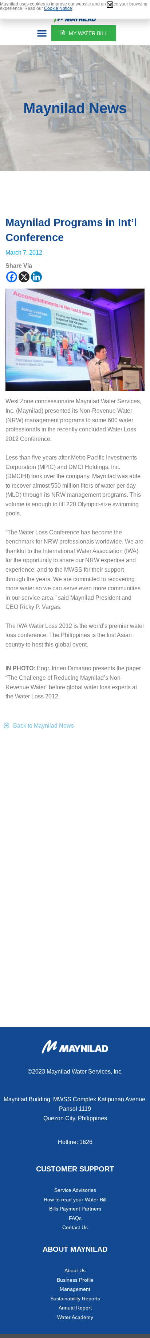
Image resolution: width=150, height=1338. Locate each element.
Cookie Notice (58, 8)
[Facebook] (11, 276)
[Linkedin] (36, 276)
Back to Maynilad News (43, 726)
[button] (42, 33)
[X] (24, 276)
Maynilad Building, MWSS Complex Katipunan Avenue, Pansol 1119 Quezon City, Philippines (75, 1108)
